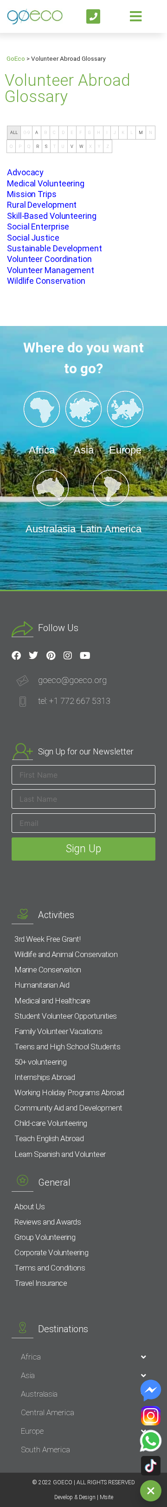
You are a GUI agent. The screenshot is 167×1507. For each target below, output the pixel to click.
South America (45, 1449)
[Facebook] (16, 655)
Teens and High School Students (67, 1046)
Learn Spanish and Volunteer (60, 1154)
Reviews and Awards (47, 1221)
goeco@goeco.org (72, 680)
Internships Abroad (44, 1077)
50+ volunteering (40, 1061)
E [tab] (72, 132)
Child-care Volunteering (50, 1123)
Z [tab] (107, 146)
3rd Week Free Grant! (47, 939)
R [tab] (37, 146)
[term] (25, 172)
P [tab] (20, 146)
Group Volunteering (44, 1237)
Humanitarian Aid (41, 985)
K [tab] (123, 132)
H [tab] (98, 132)
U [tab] (62, 146)
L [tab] (131, 132)
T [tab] (54, 146)
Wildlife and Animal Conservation (65, 954)
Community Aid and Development (68, 1107)
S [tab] (46, 146)
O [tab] (11, 146)
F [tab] (80, 132)
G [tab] (89, 132)
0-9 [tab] (27, 132)
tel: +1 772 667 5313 (74, 701)
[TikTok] (150, 1465)
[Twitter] (33, 655)
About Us (29, 1206)
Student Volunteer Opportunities (65, 1016)
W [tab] (81, 146)
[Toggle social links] (150, 1490)
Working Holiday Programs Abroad (69, 1092)
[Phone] (93, 16)
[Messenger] (150, 1390)
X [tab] (90, 146)
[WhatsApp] (150, 1440)
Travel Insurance (40, 1283)
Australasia (39, 1393)
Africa (31, 1356)
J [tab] (115, 132)
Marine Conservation (47, 969)
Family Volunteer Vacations (58, 1031)
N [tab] (150, 132)
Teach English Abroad (49, 1138)
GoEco (15, 58)
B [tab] (45, 132)
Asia (28, 1375)
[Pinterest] (50, 655)
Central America (47, 1412)
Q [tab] (28, 146)
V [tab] (72, 146)
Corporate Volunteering (51, 1252)
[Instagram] (67, 655)
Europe (32, 1431)
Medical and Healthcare (52, 1000)
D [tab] (63, 132)
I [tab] (107, 132)
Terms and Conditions (49, 1267)
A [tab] (36, 132)
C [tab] (54, 132)
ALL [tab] (14, 132)
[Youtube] (85, 655)
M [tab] (141, 132)
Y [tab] (99, 146)
